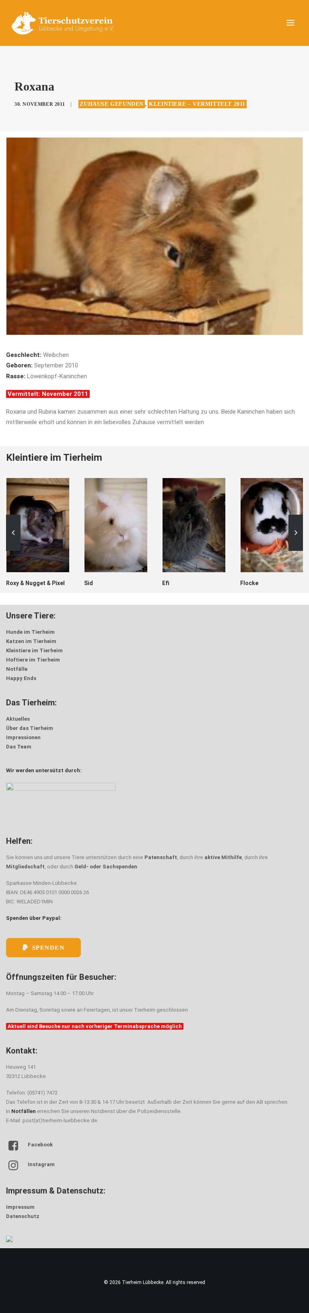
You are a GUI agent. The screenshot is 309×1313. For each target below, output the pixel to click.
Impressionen (23, 737)
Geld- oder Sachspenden (105, 867)
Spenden (48, 947)
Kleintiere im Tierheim (34, 650)
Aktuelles (18, 719)
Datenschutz (22, 1216)
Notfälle (16, 669)
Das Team (18, 747)
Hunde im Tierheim (30, 632)
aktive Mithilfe (223, 857)
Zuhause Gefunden (112, 104)
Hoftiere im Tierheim (33, 660)
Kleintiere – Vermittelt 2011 (197, 104)
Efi (87, 583)
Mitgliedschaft (25, 867)
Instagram (41, 1164)
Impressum (20, 1207)
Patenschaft (160, 857)
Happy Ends (21, 678)
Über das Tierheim (29, 728)
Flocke (171, 583)
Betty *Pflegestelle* (267, 572)
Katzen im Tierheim (31, 641)
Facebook (40, 1145)
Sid (10, 583)
